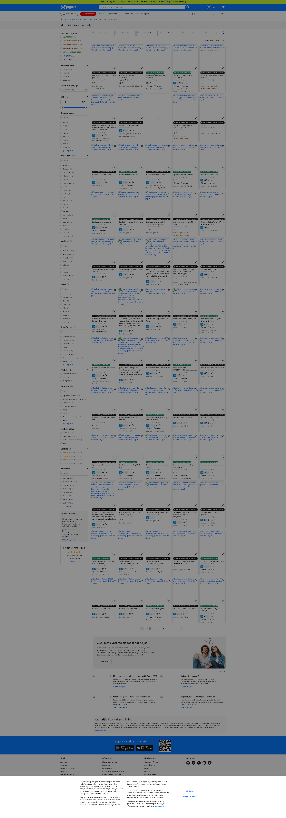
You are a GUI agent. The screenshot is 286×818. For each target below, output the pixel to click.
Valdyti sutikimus (190, 796)
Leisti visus (190, 791)
